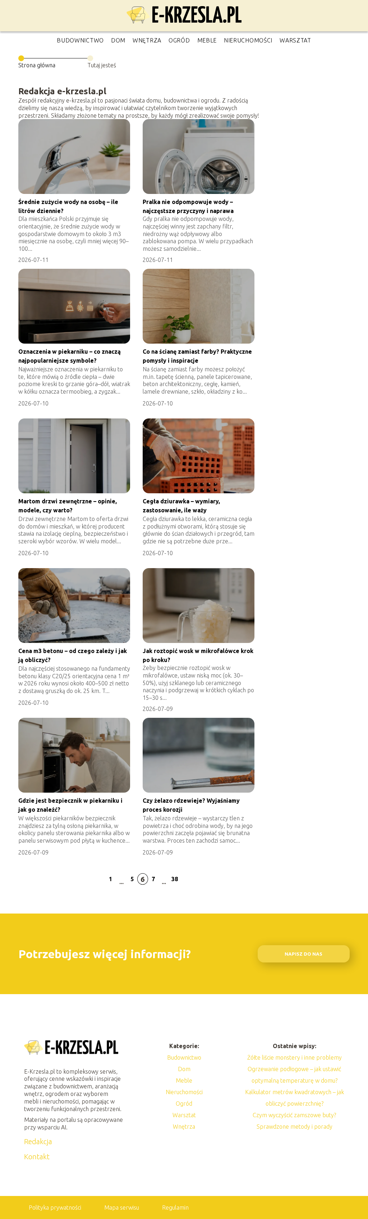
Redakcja (38, 1141)
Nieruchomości (248, 40)
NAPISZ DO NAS (303, 954)
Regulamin (175, 1207)
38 (174, 879)
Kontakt (37, 1156)
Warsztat (295, 40)
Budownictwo (80, 40)
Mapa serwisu (121, 1207)
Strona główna (36, 65)
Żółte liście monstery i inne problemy (294, 1057)
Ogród (179, 40)
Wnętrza (147, 40)
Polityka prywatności (55, 1207)
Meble (207, 40)
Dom (118, 40)
